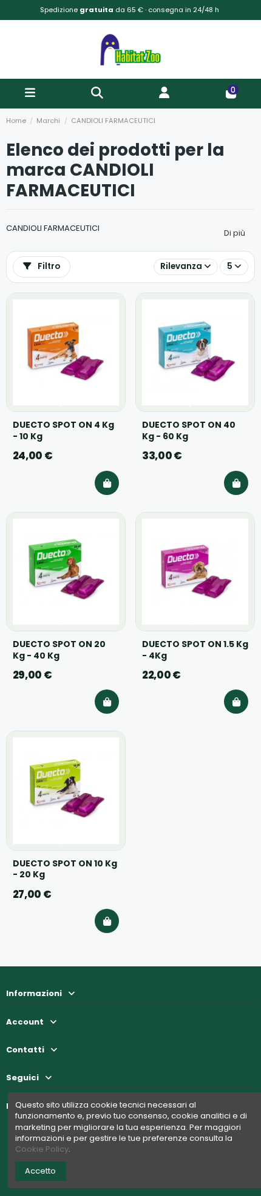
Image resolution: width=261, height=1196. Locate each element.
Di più (234, 233)
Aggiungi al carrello (107, 483)
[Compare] (110, 307)
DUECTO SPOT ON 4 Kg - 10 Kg (63, 430)
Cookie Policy (42, 1149)
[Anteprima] (110, 328)
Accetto (40, 1171)
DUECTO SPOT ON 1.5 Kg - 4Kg (195, 650)
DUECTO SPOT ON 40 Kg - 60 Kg (189, 430)
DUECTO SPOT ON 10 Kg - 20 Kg (65, 869)
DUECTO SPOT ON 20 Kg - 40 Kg (59, 650)
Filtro (48, 266)
